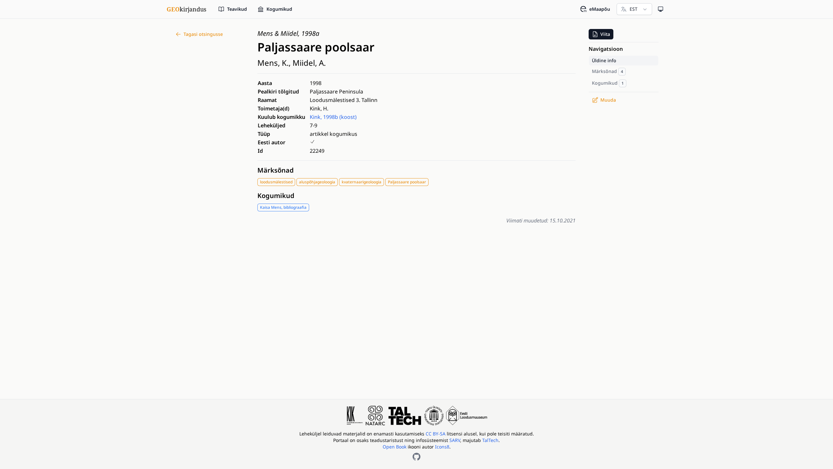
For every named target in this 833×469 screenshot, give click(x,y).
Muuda (608, 100)
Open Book (394, 447)
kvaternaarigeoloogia (361, 182)
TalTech (490, 440)
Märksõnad (275, 170)
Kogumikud (275, 195)
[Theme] (660, 9)
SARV (454, 440)
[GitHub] (416, 457)
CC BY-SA (436, 434)
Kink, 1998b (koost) (333, 117)
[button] (601, 34)
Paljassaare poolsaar (407, 182)
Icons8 (442, 447)
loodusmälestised (276, 182)
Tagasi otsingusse (203, 34)
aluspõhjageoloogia (317, 182)
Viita (605, 34)
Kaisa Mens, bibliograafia (283, 207)
